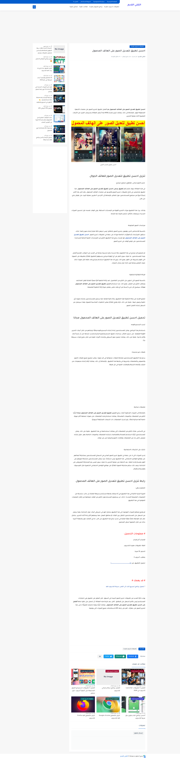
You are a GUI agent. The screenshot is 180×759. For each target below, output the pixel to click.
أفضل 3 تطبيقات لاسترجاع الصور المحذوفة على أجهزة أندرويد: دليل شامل (83, 690)
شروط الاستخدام (86, 2)
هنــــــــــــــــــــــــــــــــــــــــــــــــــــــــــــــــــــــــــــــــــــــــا (121, 563)
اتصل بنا (75, 2)
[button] (132, 656)
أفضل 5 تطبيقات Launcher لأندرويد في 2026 (135, 689)
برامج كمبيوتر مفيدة (95, 7)
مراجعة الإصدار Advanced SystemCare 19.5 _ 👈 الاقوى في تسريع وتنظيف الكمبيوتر (44, 100)
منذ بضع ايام (47, 85)
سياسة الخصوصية (98, 2)
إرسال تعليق (138, 733)
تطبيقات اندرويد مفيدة (111, 7)
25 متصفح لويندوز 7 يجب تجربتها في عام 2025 (44, 79)
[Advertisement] (90, 27)
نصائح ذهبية (74, 7)
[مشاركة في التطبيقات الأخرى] (99, 656)
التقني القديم (134, 5)
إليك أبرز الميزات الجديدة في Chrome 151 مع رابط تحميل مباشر (43, 89)
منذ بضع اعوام (46, 56)
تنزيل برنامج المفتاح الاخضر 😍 (44, 60)
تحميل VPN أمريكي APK (45, 108)
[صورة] (59, 49)
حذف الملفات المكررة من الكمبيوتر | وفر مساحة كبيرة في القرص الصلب (44, 120)
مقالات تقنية (83, 7)
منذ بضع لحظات (140, 685)
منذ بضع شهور (46, 46)
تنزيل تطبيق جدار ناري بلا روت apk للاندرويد (44, 69)
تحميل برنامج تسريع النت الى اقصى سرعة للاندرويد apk (125, 587)
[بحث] (34, 7)
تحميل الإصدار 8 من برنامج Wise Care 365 (44, 139)
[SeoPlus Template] (144, 756)
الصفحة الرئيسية (112, 2)
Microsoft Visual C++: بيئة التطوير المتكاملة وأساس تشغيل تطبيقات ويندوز (44, 51)
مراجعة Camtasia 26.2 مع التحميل (44, 129)
